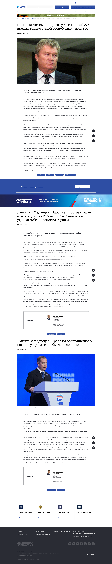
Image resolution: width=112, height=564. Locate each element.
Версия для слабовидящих (89, 2)
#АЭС (40, 174)
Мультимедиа (78, 11)
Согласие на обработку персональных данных (28, 559)
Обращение (62, 7)
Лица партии (29, 11)
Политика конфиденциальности (25, 556)
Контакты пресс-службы (43, 534)
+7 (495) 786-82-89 (84, 533)
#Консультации (70, 174)
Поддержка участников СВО (56, 15)
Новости (34, 18)
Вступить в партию (89, 11)
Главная (18, 18)
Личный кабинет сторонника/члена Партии (82, 7)
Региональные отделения (55, 11)
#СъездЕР (61, 334)
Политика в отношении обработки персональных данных (31, 558)
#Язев (59, 174)
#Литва (50, 174)
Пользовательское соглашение (24, 555)
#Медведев (52, 334)
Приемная (68, 11)
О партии (19, 11)
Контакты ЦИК (22, 534)
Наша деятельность (40, 11)
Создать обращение (82, 187)
